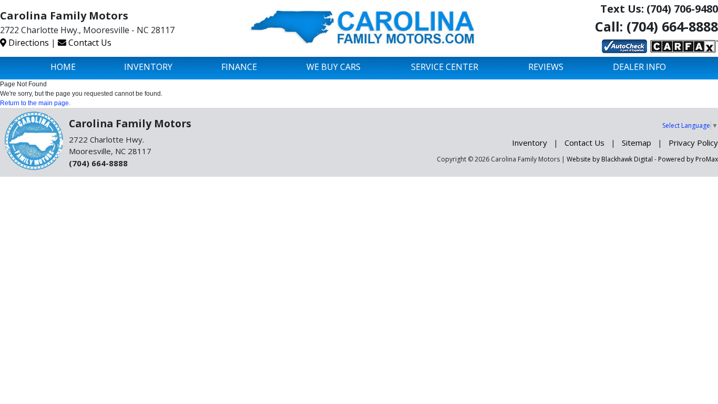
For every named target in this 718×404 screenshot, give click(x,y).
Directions (27, 42)
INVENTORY (148, 67)
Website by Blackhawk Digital (610, 159)
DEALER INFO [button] (639, 67)
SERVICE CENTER (444, 67)
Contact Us (88, 42)
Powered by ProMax (688, 159)
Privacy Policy (693, 142)
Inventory (529, 142)
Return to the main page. (35, 103)
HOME (63, 67)
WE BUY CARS (333, 67)
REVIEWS (545, 67)
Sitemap (636, 142)
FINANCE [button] (239, 67)
